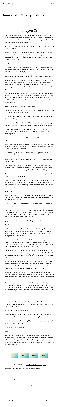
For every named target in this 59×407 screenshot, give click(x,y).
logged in (16, 386)
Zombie (37, 368)
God (13, 368)
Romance (18, 368)
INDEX (24, 355)
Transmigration (25, 368)
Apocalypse (8, 368)
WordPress (52, 401)
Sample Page (52, 4)
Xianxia (33, 368)
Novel (44, 365)
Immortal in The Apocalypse (34, 365)
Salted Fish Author (9, 4)
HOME (34, 355)
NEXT (44, 355)
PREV (14, 355)
